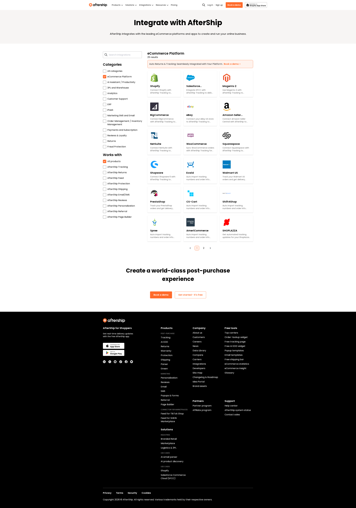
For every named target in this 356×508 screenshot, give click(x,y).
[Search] (203, 5)
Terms (119, 493)
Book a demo (234, 5)
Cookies (146, 493)
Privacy (107, 493)
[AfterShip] (98, 5)
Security (132, 493)
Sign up (219, 5)
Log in (210, 5)
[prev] (190, 248)
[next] (210, 248)
